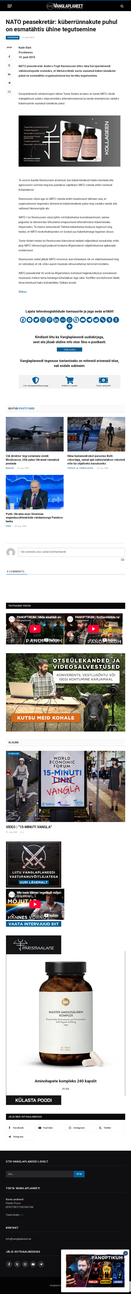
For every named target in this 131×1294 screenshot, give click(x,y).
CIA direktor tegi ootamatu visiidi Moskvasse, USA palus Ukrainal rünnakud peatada (32, 459)
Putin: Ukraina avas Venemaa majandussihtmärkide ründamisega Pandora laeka (34, 517)
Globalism (13, 754)
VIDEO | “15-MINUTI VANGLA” (29, 827)
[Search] (121, 6)
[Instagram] (43, 320)
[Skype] (76, 320)
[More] (69, 326)
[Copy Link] (103, 320)
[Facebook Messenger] (30, 320)
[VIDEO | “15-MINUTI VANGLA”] (65, 786)
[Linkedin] (56, 320)
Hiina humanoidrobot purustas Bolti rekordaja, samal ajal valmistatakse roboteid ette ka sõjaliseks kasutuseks (96, 459)
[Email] (9, 91)
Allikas (23, 291)
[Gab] (109, 320)
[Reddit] (96, 320)
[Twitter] (9, 65)
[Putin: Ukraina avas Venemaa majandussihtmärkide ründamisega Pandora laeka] (35, 492)
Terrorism (12, 37)
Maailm (10, 468)
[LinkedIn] (9, 74)
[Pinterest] (50, 320)
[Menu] (10, 6)
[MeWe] (63, 320)
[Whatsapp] (69, 320)
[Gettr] (116, 320)
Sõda (8, 526)
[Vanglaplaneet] (65, 6)
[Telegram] (9, 82)
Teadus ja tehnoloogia (80, 468)
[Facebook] (9, 56)
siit (21, 1214)
